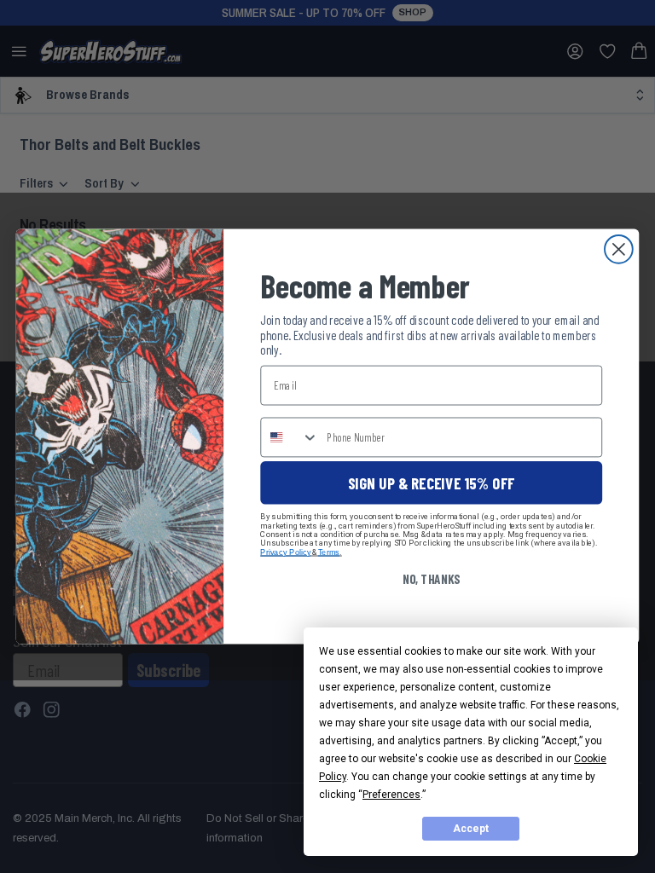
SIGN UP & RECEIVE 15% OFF (431, 482)
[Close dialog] (619, 249)
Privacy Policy (285, 551)
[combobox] (289, 437)
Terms (328, 551)
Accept (471, 829)
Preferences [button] (391, 795)
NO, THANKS (432, 579)
